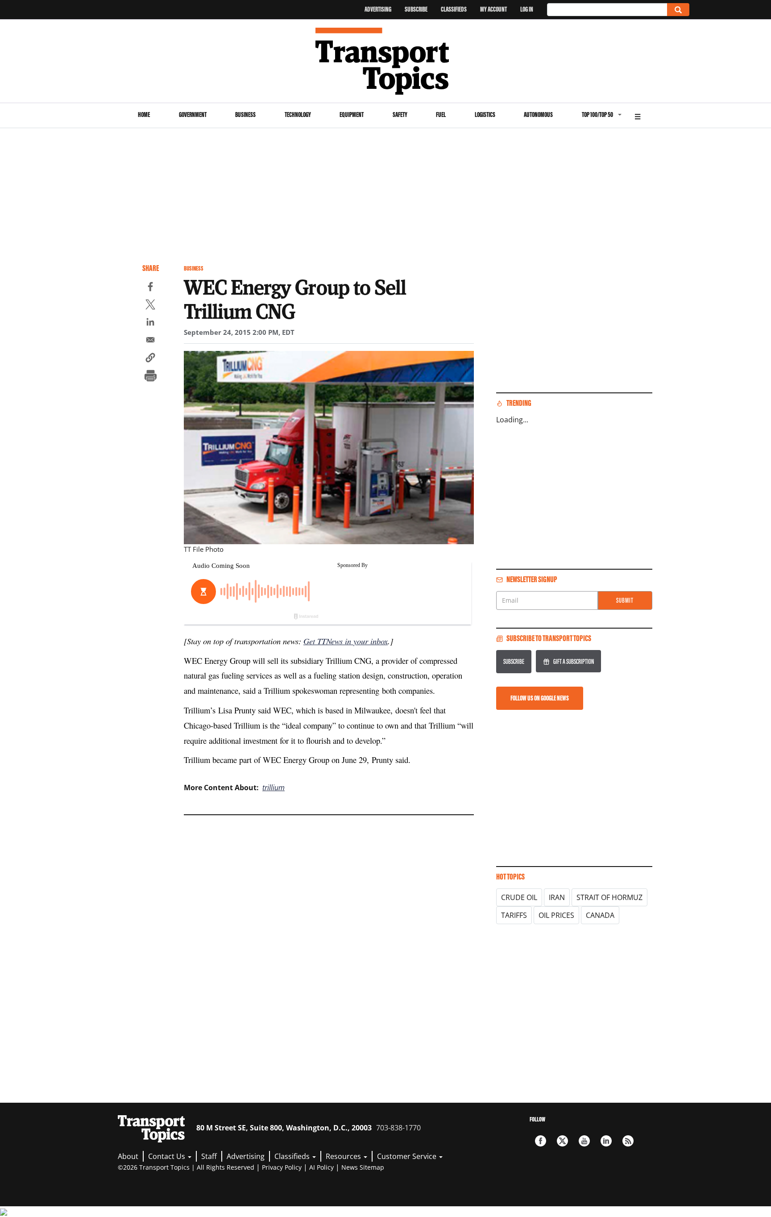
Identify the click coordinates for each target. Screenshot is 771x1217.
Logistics (485, 114)
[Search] (678, 9)
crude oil (519, 897)
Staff (209, 1156)
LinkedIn (606, 1140)
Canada (600, 915)
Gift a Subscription (573, 661)
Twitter (562, 1140)
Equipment (352, 114)
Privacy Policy (282, 1167)
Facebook (540, 1140)
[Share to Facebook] (150, 288)
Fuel (441, 114)
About (128, 1156)
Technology (298, 114)
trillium (273, 787)
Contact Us (167, 1156)
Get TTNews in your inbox (345, 640)
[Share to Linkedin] (150, 323)
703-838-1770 (398, 1128)
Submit (625, 600)
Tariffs (514, 915)
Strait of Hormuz (609, 897)
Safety (400, 114)
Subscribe (416, 9)
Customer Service (407, 1156)
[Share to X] (150, 306)
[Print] (150, 377)
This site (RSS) (628, 1140)
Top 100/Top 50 (597, 114)
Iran (557, 897)
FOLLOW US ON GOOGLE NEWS (539, 698)
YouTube (584, 1140)
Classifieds (454, 9)
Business (245, 114)
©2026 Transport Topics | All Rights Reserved (186, 1167)
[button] (150, 359)
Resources (344, 1156)
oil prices (556, 915)
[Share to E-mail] (150, 341)
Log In (526, 9)
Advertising (378, 9)
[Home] (385, 61)
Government (193, 114)
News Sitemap (362, 1167)
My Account (493, 9)
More (637, 115)
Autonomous (538, 114)
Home (144, 114)
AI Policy (321, 1167)
